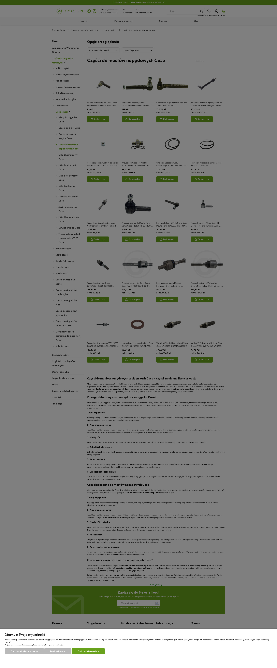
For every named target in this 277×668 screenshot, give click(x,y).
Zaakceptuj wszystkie (88, 651)
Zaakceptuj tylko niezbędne (24, 651)
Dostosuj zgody (57, 651)
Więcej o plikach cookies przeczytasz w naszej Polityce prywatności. (34, 645)
